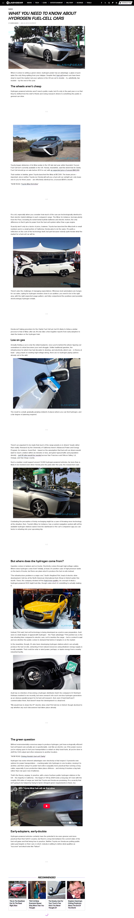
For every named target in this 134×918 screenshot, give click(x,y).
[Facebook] (101, 2)
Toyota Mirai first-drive (29, 184)
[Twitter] (105, 2)
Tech (37, 3)
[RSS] (116, 2)
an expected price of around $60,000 (65, 170)
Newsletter (127, 2)
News (29, 3)
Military (69, 3)
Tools (89, 3)
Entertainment (56, 3)
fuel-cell (60, 75)
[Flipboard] (112, 2)
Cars (45, 3)
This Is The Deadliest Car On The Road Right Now (17, 903)
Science (80, 3)
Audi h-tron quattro (51, 580)
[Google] (109, 2)
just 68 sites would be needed (29, 455)
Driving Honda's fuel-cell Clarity (33, 756)
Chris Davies (14, 23)
